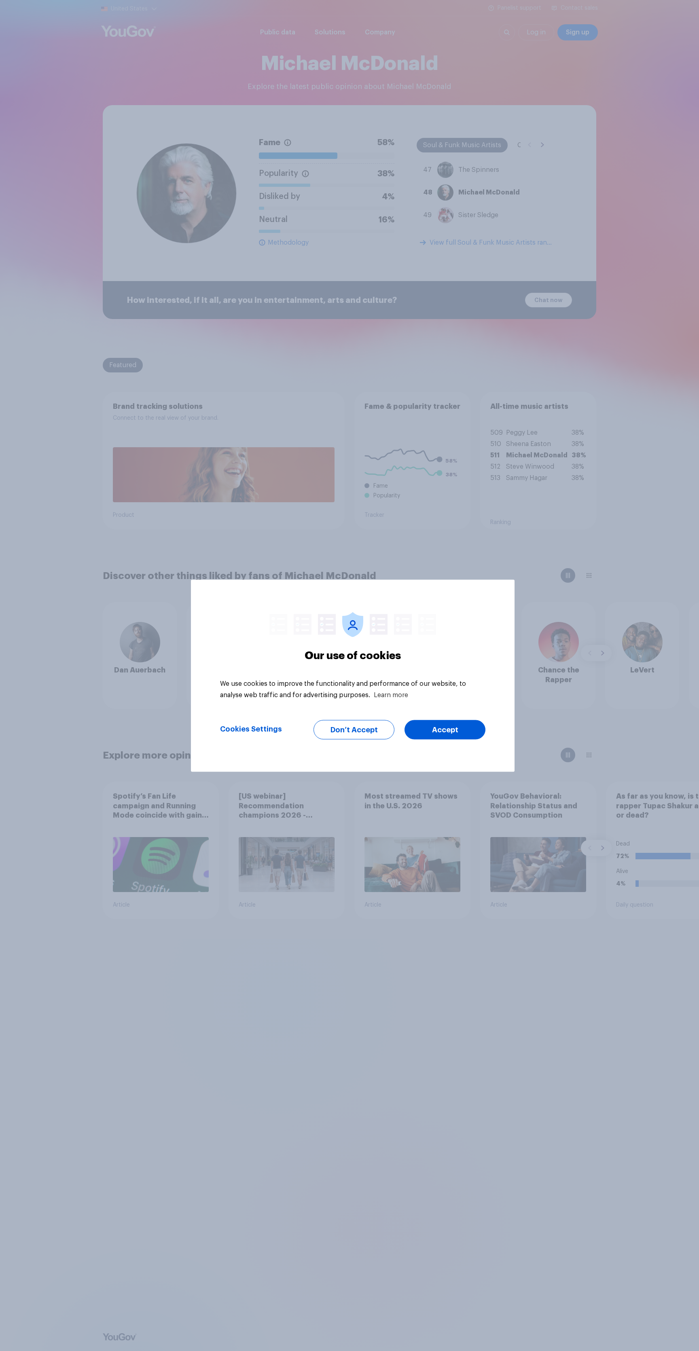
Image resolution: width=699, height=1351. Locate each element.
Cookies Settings (251, 728)
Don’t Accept (354, 729)
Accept (445, 729)
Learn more (391, 694)
